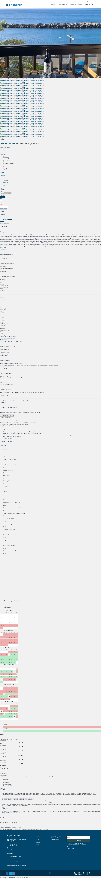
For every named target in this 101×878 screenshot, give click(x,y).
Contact (87, 4)
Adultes (1, 198)
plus (3, 807)
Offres (80, 4)
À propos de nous (63, 4)
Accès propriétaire (88, 1)
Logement (5, 180)
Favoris (94, 1)
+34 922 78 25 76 (13, 844)
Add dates (2, 197)
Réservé (5, 724)
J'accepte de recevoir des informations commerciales (76, 847)
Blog (93, 4)
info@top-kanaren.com (14, 850)
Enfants (1, 204)
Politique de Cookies (56, 837)
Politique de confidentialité (57, 841)
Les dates (2, 193)
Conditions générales (56, 836)
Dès (1, 189)
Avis (4, 185)
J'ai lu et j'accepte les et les (77, 844)
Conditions (5, 182)
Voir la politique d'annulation (7, 415)
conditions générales (81, 844)
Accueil (52, 4)
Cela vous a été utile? (50, 801)
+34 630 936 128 (13, 845)
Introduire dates (3, 208)
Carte (4, 183)
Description (3, 154)
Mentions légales (55, 839)
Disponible (6, 728)
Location (73, 4)
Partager (2, 149)
